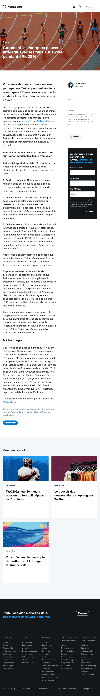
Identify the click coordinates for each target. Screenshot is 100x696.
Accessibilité (8, 648)
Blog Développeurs (69, 660)
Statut (5, 645)
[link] (26, 487)
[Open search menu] (80, 6)
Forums (64, 654)
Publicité (84, 645)
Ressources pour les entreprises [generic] (89, 639)
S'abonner (90, 7)
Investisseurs (27, 663)
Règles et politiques (50, 677)
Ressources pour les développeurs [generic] (69, 639)
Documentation (67, 651)
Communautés (67, 657)
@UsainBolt (28, 121)
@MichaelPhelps (45, 121)
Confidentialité (44, 689)
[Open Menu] (74, 7)
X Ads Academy (87, 674)
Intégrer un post (9, 651)
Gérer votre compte (50, 666)
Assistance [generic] (46, 638)
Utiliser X (45, 648)
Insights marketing (88, 666)
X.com (5, 642)
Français (87, 689)
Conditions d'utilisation (66, 689)
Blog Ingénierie (67, 663)
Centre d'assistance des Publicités (49, 660)
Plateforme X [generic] (8, 638)
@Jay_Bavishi (11, 402)
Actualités (26, 648)
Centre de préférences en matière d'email (48, 671)
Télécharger (10, 422)
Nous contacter (48, 680)
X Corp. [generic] (25, 638)
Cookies (26, 689)
